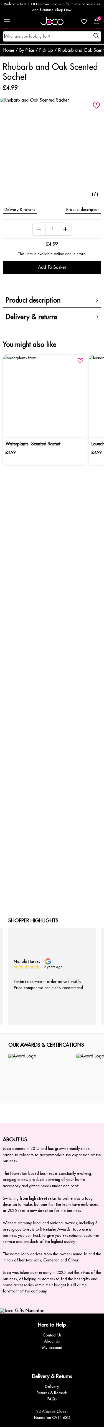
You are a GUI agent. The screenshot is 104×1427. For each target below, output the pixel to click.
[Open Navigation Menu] (6, 21)
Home (8, 50)
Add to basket (52, 267)
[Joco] (52, 21)
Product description (83, 209)
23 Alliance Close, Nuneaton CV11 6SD (52, 1415)
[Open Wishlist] (84, 21)
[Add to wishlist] (96, 105)
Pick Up (46, 50)
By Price (26, 50)
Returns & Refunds (52, 1393)
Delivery (52, 1387)
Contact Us (52, 1335)
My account (52, 1347)
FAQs (52, 1399)
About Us (52, 1341)
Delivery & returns (19, 209)
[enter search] (97, 36)
